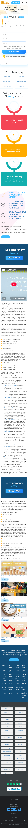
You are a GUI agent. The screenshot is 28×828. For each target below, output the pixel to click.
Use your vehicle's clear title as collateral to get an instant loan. (16, 26)
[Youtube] (8, 809)
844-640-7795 (14, 806)
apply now (16, 2)
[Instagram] (19, 809)
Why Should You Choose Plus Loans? (17, 195)
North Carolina (7, 751)
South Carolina (7, 762)
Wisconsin (20, 769)
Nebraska (7, 744)
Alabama (7, 709)
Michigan (20, 733)
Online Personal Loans (9, 407)
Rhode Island (20, 758)
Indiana (20, 723)
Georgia (7, 719)
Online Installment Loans (10, 385)
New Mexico (20, 748)
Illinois (7, 723)
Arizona (20, 709)
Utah (20, 766)
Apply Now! (14, 257)
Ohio (20, 751)
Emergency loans (8, 456)
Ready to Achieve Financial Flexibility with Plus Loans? (17, 215)
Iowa (7, 726)
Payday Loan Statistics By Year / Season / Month (13, 618)
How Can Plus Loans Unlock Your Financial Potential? (16, 204)
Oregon (20, 755)
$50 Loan (4, 666)
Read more (5, 579)
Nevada (20, 744)
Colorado (20, 712)
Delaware (7, 716)
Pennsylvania (7, 758)
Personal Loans (6, 81)
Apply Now (14, 660)
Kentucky (7, 730)
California (6, 712)
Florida (20, 716)
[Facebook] (15, 809)
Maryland (7, 733)
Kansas (20, 726)
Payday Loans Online (9, 419)
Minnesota (7, 737)
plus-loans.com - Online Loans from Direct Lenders (12, 823)
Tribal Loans (7, 431)
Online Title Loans (8, 397)
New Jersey (7, 748)
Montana (20, 741)
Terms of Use (4, 62)
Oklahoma (7, 755)
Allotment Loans (6, 86)
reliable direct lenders (17, 228)
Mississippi (20, 737)
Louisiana (20, 730)
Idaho (20, 719)
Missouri (7, 741)
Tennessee (20, 762)
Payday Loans (6, 76)
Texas (7, 766)
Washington (7, 769)
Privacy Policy (20, 61)
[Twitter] (12, 809)
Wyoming (6, 773)
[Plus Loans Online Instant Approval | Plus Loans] (5, 2)
